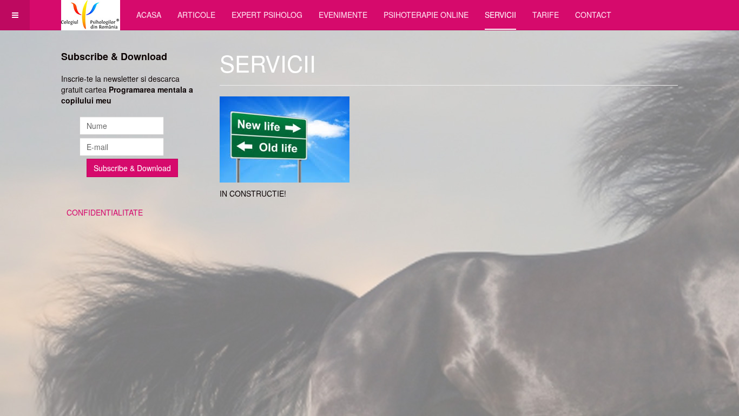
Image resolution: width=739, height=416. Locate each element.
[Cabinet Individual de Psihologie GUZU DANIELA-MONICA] (90, 15)
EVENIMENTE (343, 14)
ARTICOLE (196, 14)
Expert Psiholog (267, 14)
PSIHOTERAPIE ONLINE (426, 14)
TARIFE (545, 14)
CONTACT (593, 14)
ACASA (148, 14)
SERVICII (500, 14)
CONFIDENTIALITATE (105, 212)
